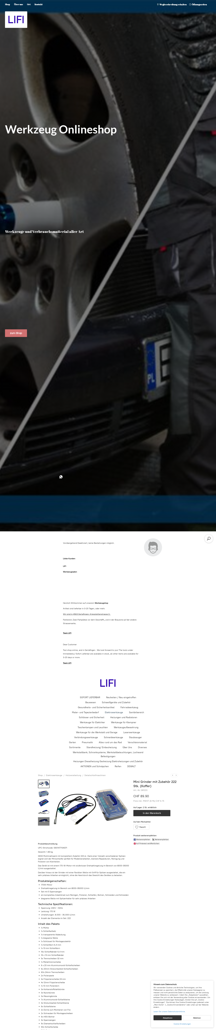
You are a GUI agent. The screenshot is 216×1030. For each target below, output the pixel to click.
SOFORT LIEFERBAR (90, 697)
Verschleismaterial (137, 742)
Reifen (118, 766)
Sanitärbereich (136, 712)
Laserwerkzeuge (131, 732)
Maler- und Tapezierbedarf (85, 712)
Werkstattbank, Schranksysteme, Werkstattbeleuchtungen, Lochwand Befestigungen (108, 754)
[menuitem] (172, 775)
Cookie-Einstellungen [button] (182, 1024)
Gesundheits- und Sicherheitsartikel (96, 707)
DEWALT (131, 766)
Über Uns (127, 747)
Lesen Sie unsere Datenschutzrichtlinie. (169, 1012)
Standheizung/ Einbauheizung (101, 747)
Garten (72, 742)
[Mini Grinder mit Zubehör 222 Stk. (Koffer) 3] (44, 812)
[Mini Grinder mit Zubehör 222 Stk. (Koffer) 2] (44, 802)
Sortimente (74, 747)
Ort (28, 4)
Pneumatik (87, 742)
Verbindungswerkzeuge (86, 737)
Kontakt (38, 4)
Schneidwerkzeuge (113, 737)
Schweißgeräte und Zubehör (116, 702)
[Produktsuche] (208, 538)
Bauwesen (90, 702)
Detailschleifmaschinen (95, 775)
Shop (7, 4)
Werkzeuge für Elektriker (92, 722)
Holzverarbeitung (73, 775)
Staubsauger (135, 737)
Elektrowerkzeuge (114, 712)
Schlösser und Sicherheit (91, 717)
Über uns (18, 4)
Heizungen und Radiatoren (123, 717)
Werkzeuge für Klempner (123, 722)
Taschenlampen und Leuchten (93, 727)
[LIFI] (108, 683)
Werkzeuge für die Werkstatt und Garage (96, 732)
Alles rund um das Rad (110, 742)
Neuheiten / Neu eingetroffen (121, 697)
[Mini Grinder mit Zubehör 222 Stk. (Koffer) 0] (44, 784)
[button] (141, 826)
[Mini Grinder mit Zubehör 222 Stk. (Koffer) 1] (44, 793)
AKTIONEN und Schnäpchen (94, 766)
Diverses (142, 747)
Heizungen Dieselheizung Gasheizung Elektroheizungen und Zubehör (108, 761)
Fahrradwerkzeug (129, 707)
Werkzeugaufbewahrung (126, 727)
